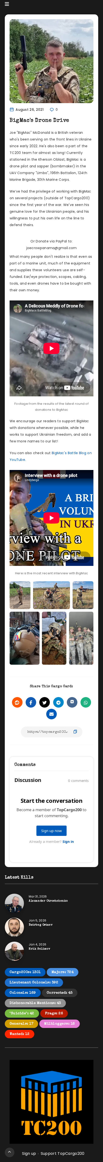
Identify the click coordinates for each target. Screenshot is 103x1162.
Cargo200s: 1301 (25, 972)
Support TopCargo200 (63, 1153)
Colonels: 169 (23, 993)
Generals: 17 (21, 1024)
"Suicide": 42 (22, 1013)
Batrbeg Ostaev (40, 925)
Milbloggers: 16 (59, 1024)
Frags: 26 (54, 1013)
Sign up (29, 1153)
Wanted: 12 (19, 1034)
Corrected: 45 (60, 993)
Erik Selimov (39, 949)
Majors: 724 (63, 972)
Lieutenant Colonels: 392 (34, 982)
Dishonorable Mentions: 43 (35, 1003)
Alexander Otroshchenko (48, 901)
